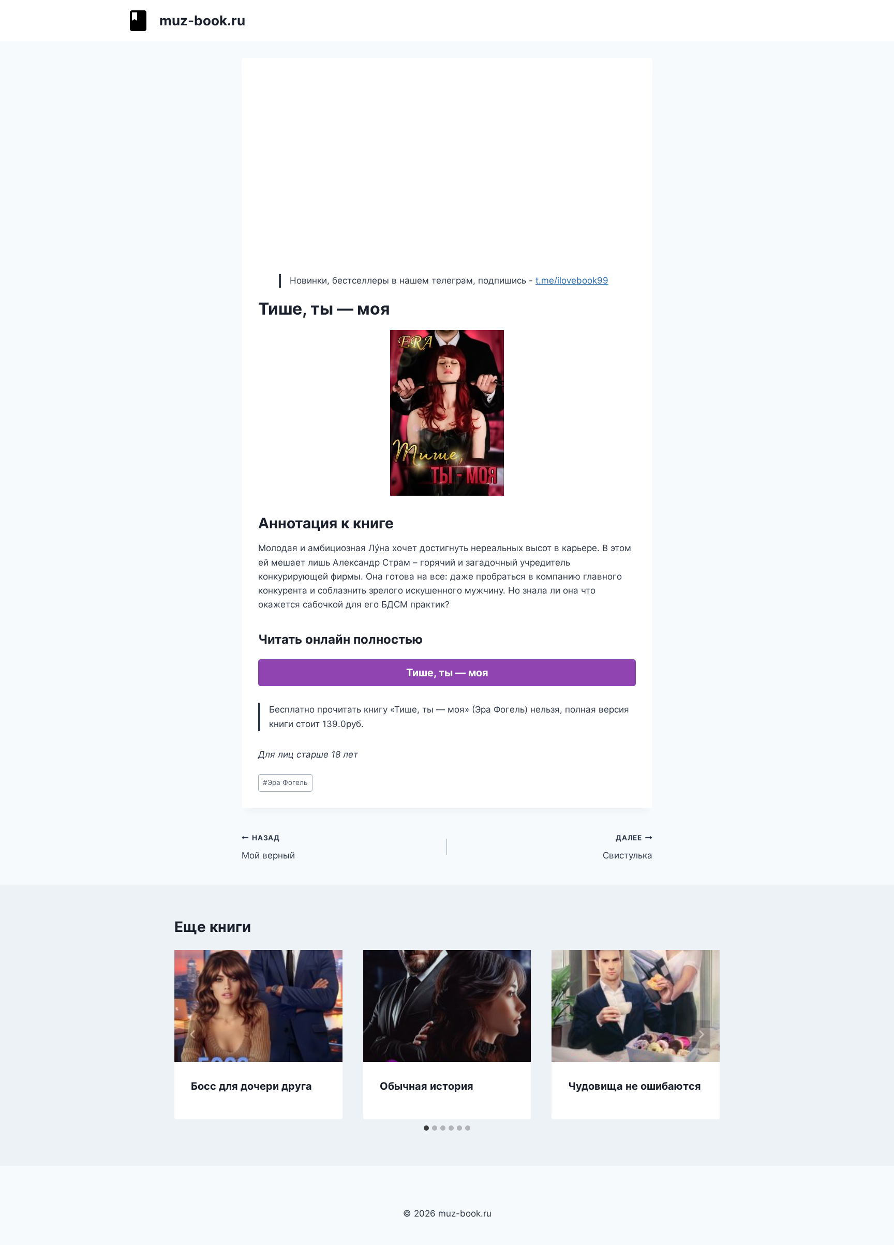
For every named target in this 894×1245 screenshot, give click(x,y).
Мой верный (268, 847)
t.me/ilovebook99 (571, 280)
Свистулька (627, 847)
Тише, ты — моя (447, 672)
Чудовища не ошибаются (634, 1086)
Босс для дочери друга (251, 1086)
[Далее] (701, 1034)
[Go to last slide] (193, 1034)
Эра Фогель (285, 782)
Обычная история (426, 1086)
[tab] (426, 1128)
